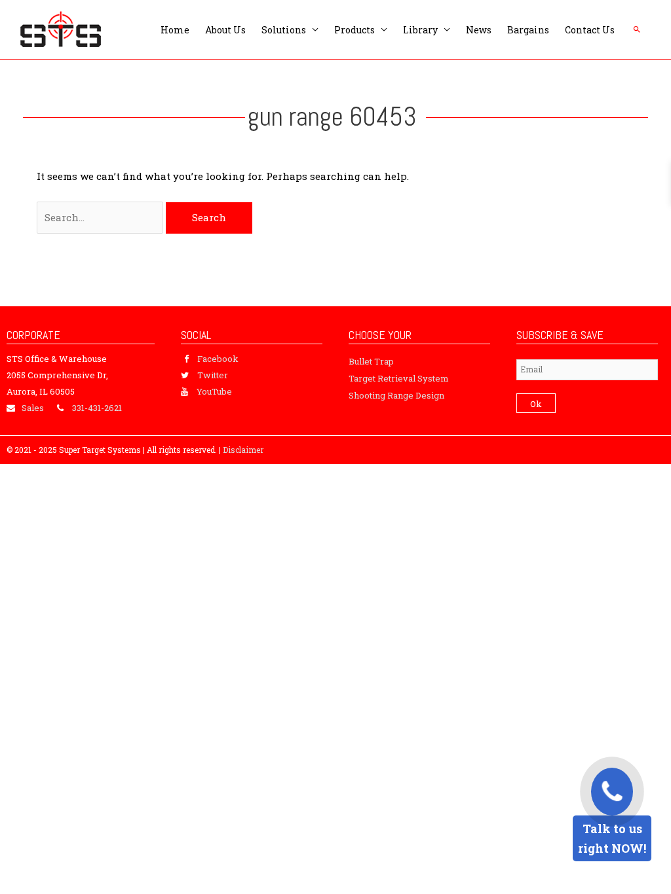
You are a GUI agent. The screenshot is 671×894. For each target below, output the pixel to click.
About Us (225, 30)
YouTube (214, 391)
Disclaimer (243, 449)
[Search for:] (101, 217)
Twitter (212, 375)
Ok (536, 404)
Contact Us (590, 30)
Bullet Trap (371, 361)
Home (175, 30)
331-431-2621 (97, 408)
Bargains (528, 30)
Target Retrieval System (399, 378)
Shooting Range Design (396, 395)
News (478, 30)
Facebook (218, 359)
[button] (637, 29)
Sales (33, 408)
